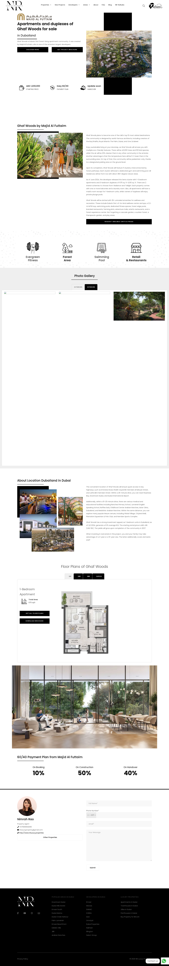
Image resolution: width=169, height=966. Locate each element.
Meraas (89, 906)
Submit (93, 868)
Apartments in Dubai (129, 902)
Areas (85, 5)
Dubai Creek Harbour (60, 917)
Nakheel (89, 928)
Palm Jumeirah (58, 920)
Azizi (88, 917)
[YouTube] (25, 913)
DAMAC (89, 909)
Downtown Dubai (58, 902)
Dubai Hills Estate (58, 906)
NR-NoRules (119, 5)
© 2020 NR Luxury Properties (141, 959)
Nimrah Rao (25, 819)
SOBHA (89, 913)
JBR (53, 931)
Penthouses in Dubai (129, 913)
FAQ (103, 5)
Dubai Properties (92, 924)
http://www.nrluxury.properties (31, 833)
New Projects (60, 5)
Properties (45, 5)
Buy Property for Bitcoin (130, 917)
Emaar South (57, 909)
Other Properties (50, 837)
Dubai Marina (57, 913)
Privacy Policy (22, 959)
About (95, 5)
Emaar (88, 902)
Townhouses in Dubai (129, 906)
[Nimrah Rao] (27, 806)
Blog (110, 5)
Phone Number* (92, 813)
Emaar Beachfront (59, 924)
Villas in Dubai (126, 909)
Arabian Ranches (58, 935)
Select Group (91, 935)
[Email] (39, 913)
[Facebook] (18, 913)
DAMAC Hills (56, 928)
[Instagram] (32, 913)
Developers (73, 5)
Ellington (89, 931)
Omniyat (89, 920)
